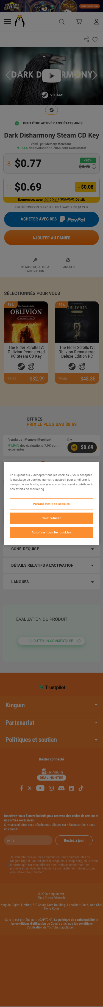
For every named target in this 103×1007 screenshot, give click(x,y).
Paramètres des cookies (51, 504)
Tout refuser (51, 518)
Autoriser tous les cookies (52, 532)
